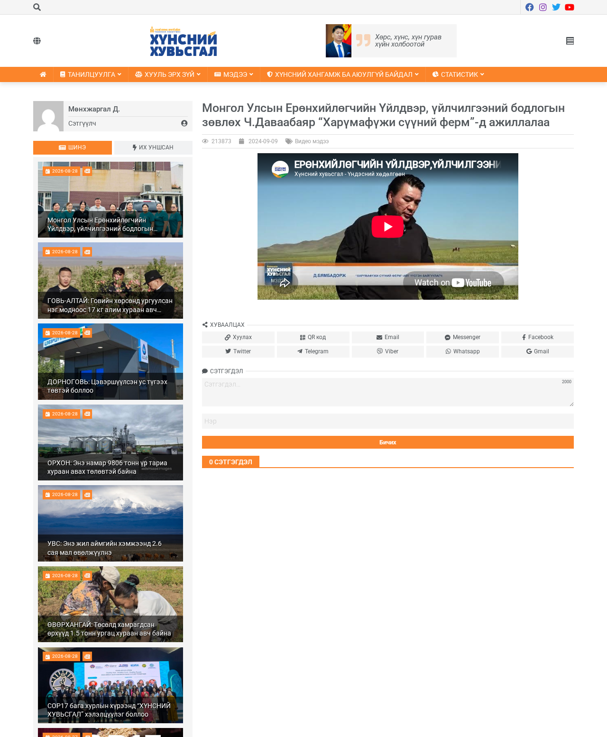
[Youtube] (569, 7)
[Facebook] (529, 7)
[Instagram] (543, 7)
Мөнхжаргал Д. (94, 109)
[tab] (72, 148)
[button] (570, 41)
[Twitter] (556, 7)
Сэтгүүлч (82, 123)
